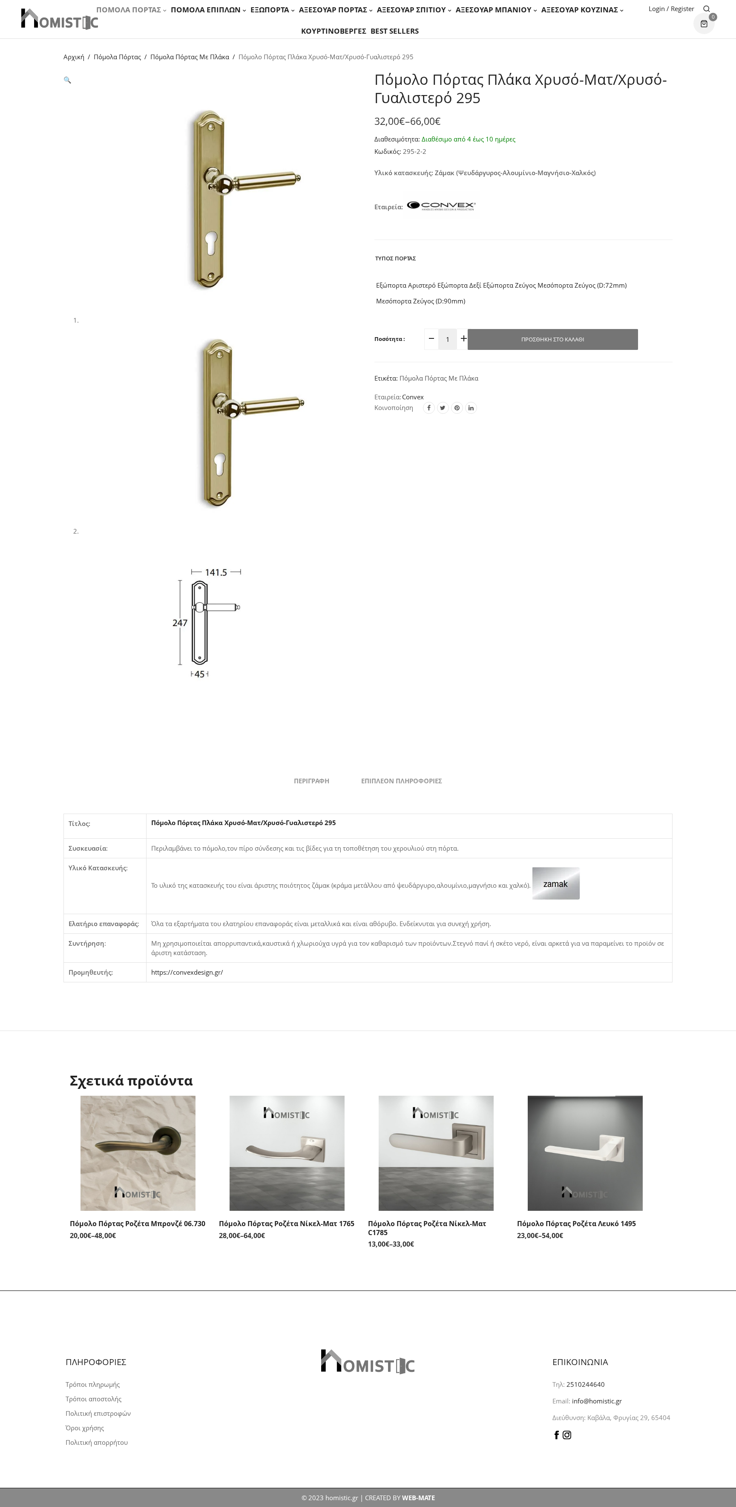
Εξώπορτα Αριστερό (405, 285)
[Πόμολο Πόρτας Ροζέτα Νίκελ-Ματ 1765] (287, 1153)
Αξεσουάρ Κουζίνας (579, 9)
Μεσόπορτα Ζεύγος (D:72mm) (581, 285)
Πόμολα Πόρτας (128, 9)
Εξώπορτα (269, 9)
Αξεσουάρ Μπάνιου (494, 9)
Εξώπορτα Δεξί (458, 285)
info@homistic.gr (596, 1401)
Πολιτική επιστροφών (98, 1413)
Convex (413, 397)
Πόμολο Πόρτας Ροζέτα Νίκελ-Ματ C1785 (427, 1228)
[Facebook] (429, 408)
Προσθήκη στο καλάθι (552, 339)
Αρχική (73, 56)
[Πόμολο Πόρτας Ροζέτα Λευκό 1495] (585, 1153)
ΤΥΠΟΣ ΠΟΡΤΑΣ (395, 258)
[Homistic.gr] (59, 19)
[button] (67, 79)
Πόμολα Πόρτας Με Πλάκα (189, 56)
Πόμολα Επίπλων (206, 9)
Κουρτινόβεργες (333, 31)
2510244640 (585, 1384)
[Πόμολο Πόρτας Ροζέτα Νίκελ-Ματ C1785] (436, 1153)
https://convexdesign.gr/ (187, 972)
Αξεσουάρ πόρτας (333, 9)
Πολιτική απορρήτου (97, 1442)
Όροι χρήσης (85, 1427)
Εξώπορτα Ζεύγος (508, 285)
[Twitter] (443, 408)
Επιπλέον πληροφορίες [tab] (401, 781)
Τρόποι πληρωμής (93, 1384)
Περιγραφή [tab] (311, 781)
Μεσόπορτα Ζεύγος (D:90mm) (419, 301)
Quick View (197, 1112)
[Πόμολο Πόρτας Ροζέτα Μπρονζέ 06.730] (138, 1153)
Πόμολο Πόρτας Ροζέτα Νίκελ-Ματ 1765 (286, 1223)
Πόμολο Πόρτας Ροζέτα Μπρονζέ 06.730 (137, 1223)
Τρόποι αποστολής (93, 1398)
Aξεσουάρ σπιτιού (411, 9)
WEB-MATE (418, 1497)
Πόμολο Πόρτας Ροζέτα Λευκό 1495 (576, 1223)
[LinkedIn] (471, 408)
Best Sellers (395, 31)
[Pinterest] (457, 408)
